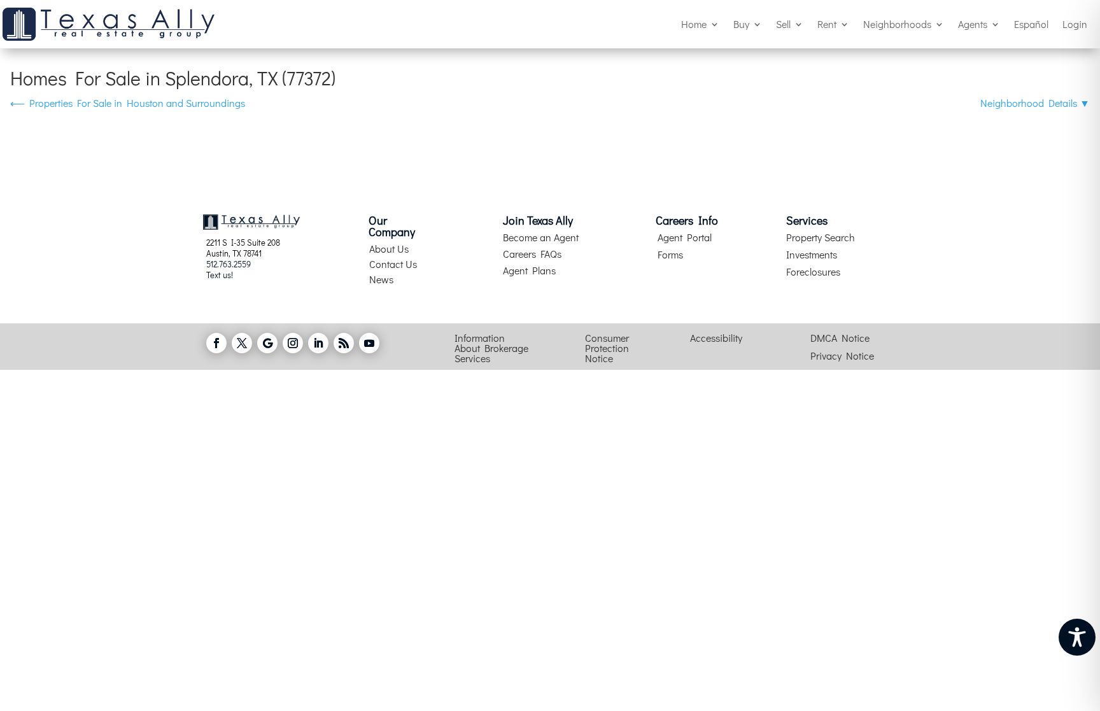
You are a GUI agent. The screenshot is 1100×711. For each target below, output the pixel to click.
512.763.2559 (228, 263)
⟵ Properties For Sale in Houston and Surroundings (127, 102)
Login (1074, 24)
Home (694, 24)
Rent (826, 24)
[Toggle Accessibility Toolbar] (1077, 637)
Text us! (219, 274)
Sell (783, 24)
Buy (741, 24)
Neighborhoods (897, 24)
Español (1031, 24)
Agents (972, 24)
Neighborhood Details (1035, 102)
